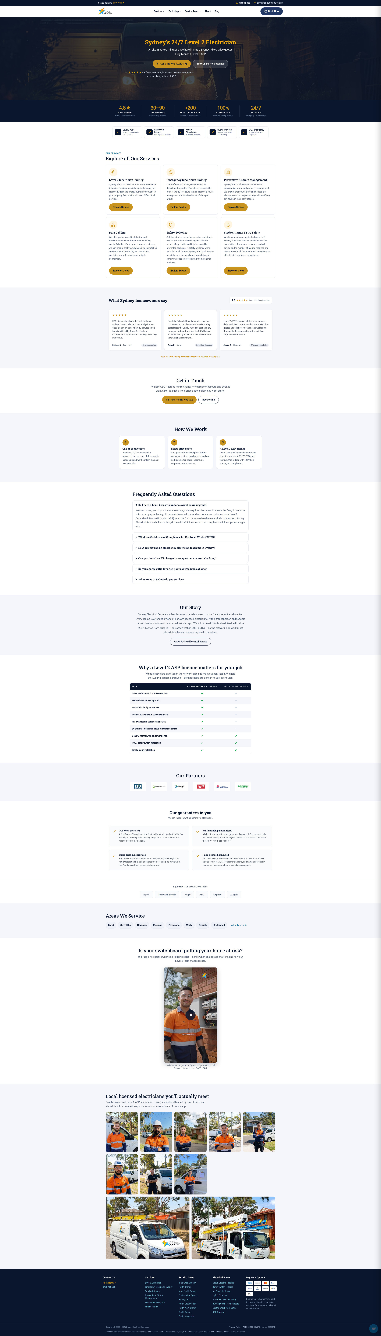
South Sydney (185, 1312)
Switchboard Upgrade (155, 1302)
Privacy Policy (235, 1327)
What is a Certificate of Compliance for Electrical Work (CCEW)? (176, 537)
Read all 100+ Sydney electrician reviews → (180, 356)
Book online (208, 399)
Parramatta (173, 925)
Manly (189, 925)
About (208, 11)
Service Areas (192, 11)
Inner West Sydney (187, 1283)
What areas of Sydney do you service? (161, 579)
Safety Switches (152, 1291)
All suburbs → (239, 925)
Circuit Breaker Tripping (223, 1283)
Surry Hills (125, 925)
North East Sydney (187, 1304)
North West (203, 1331)
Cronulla (203, 925)
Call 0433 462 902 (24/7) (173, 63)
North (150, 1331)
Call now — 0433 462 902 (179, 399)
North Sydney (185, 1287)
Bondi (111, 925)
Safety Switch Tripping (223, 1287)
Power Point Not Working (224, 1299)
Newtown (142, 925)
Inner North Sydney (187, 1291)
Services (158, 11)
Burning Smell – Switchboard (226, 1304)
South (211, 1331)
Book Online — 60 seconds (210, 63)
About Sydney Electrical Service (190, 641)
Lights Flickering (220, 1295)
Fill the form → (109, 1283)
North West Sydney (187, 1308)
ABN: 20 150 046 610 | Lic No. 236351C (259, 1327)
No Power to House (221, 1291)
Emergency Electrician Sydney (158, 1287)
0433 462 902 (244, 3)
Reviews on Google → (211, 356)
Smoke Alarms (151, 1307)
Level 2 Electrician (153, 1283)
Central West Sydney (188, 1295)
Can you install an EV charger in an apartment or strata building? (177, 558)
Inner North (158, 1331)
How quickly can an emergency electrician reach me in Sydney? (176, 547)
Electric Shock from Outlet (224, 1308)
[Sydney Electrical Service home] (105, 11)
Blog (217, 11)
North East (192, 1331)
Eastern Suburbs (186, 1316)
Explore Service (121, 207)
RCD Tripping (218, 1312)
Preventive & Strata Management (154, 1297)
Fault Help (173, 11)
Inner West (142, 1331)
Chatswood (219, 925)
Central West (170, 1331)
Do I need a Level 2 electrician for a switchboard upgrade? (172, 505)
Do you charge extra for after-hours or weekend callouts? (172, 569)
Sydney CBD (184, 1299)
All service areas (238, 1331)
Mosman (157, 925)
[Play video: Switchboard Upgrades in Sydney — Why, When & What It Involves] (190, 1015)
